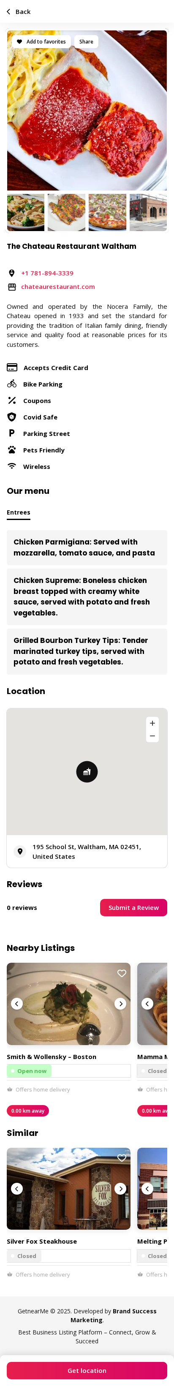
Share (86, 41)
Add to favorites (45, 41)
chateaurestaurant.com (58, 286)
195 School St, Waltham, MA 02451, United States (87, 851)
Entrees (18, 512)
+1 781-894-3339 (47, 273)
